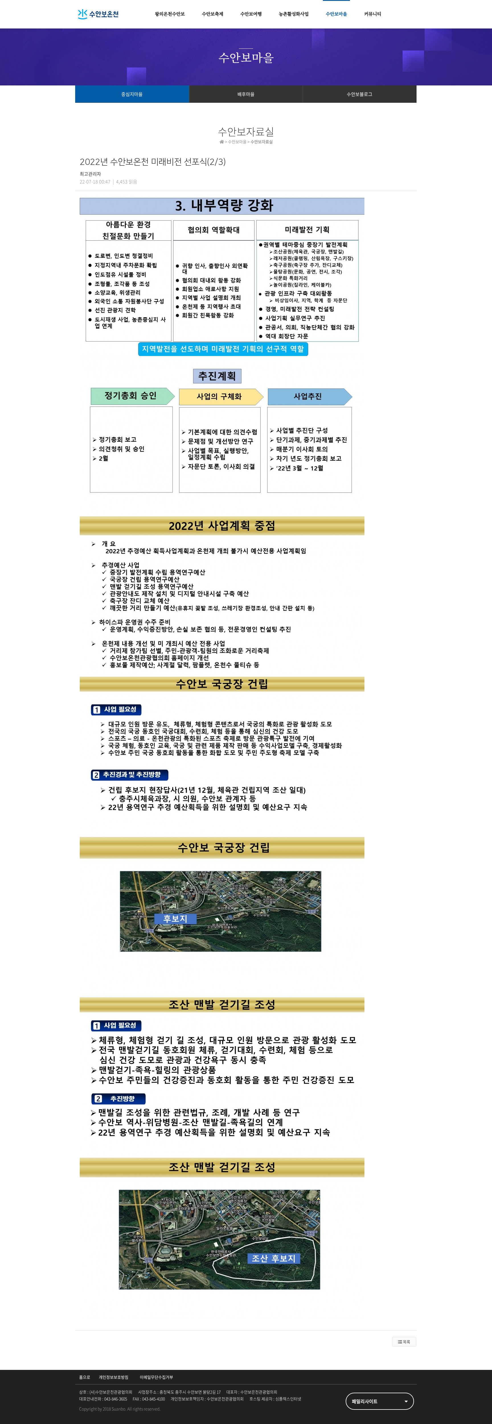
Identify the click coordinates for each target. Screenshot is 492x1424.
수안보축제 (212, 14)
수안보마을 (336, 14)
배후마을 (246, 94)
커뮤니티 (372, 14)
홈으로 (84, 1377)
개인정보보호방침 (113, 1377)
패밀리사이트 (365, 1401)
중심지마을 (132, 94)
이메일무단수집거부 (156, 1377)
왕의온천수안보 (170, 14)
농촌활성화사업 (294, 14)
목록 (406, 1342)
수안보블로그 (359, 94)
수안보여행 (251, 14)
